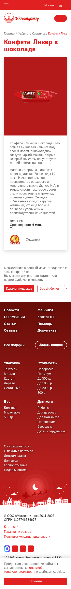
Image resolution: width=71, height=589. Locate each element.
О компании (14, 317)
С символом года (16, 446)
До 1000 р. (45, 383)
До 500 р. (44, 378)
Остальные (12, 388)
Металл (9, 373)
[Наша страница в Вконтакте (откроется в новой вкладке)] (15, 548)
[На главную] (21, 18)
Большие (10, 407)
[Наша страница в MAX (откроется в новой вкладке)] (7, 548)
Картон (9, 378)
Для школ (11, 460)
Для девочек (46, 412)
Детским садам (15, 455)
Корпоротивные (15, 465)
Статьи (10, 324)
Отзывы (11, 330)
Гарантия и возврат (18, 531)
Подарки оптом (15, 470)
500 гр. (9, 417)
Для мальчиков (48, 417)
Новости (11, 310)
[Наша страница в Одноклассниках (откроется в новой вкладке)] (23, 548)
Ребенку (43, 407)
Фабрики (45, 310)
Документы (47, 330)
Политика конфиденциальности (27, 536)
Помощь (44, 324)
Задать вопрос (51, 344)
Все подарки (14, 345)
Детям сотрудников (51, 431)
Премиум (44, 373)
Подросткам (46, 422)
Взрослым (44, 426)
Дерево (9, 383)
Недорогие (45, 369)
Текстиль (10, 369)
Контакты (45, 317)
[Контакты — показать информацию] (60, 18)
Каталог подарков (19, 288)
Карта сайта (12, 526)
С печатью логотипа (18, 451)
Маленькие (12, 412)
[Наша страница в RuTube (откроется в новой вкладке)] (31, 548)
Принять (35, 581)
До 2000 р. (45, 388)
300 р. (41, 392)
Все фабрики (49, 288)
